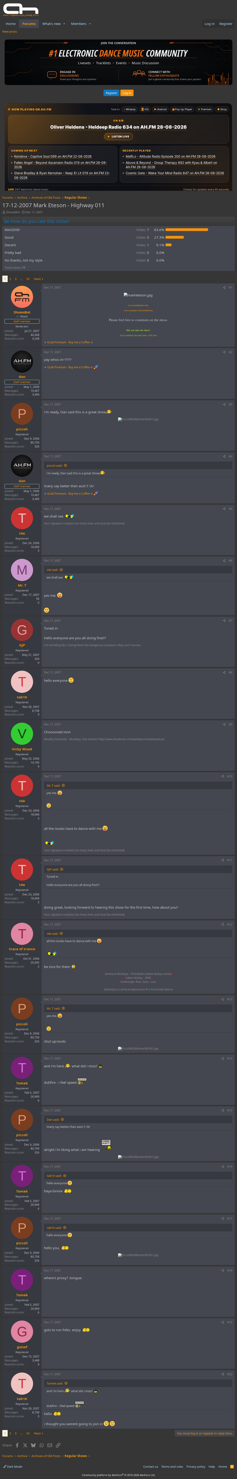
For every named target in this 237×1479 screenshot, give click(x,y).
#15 (229, 1110)
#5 (230, 509)
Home (11, 23)
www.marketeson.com (138, 305)
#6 (230, 561)
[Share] (224, 287)
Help (212, 1466)
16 (27, 279)
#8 (230, 672)
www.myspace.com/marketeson (138, 310)
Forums (28, 23)
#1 (230, 287)
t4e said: (52, 570)
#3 (230, 404)
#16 (229, 1167)
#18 (229, 1270)
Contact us (150, 1466)
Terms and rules (172, 1466)
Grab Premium (57, 342)
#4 (230, 456)
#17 (229, 1218)
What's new (51, 23)
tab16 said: (54, 1176)
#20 (229, 1374)
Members (78, 23)
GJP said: (53, 869)
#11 (229, 860)
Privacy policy (196, 1466)
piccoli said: (54, 465)
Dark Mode (14, 1466)
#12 (229, 924)
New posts (9, 31)
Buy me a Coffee (79, 342)
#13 (229, 999)
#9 (230, 724)
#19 (229, 1322)
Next (37, 279)
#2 (230, 352)
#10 (229, 776)
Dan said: (53, 1119)
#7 (230, 621)
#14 (229, 1058)
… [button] (21, 279)
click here (152, 335)
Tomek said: (55, 1383)
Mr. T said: (53, 785)
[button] (64, 23)
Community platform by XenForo (118, 1475)
